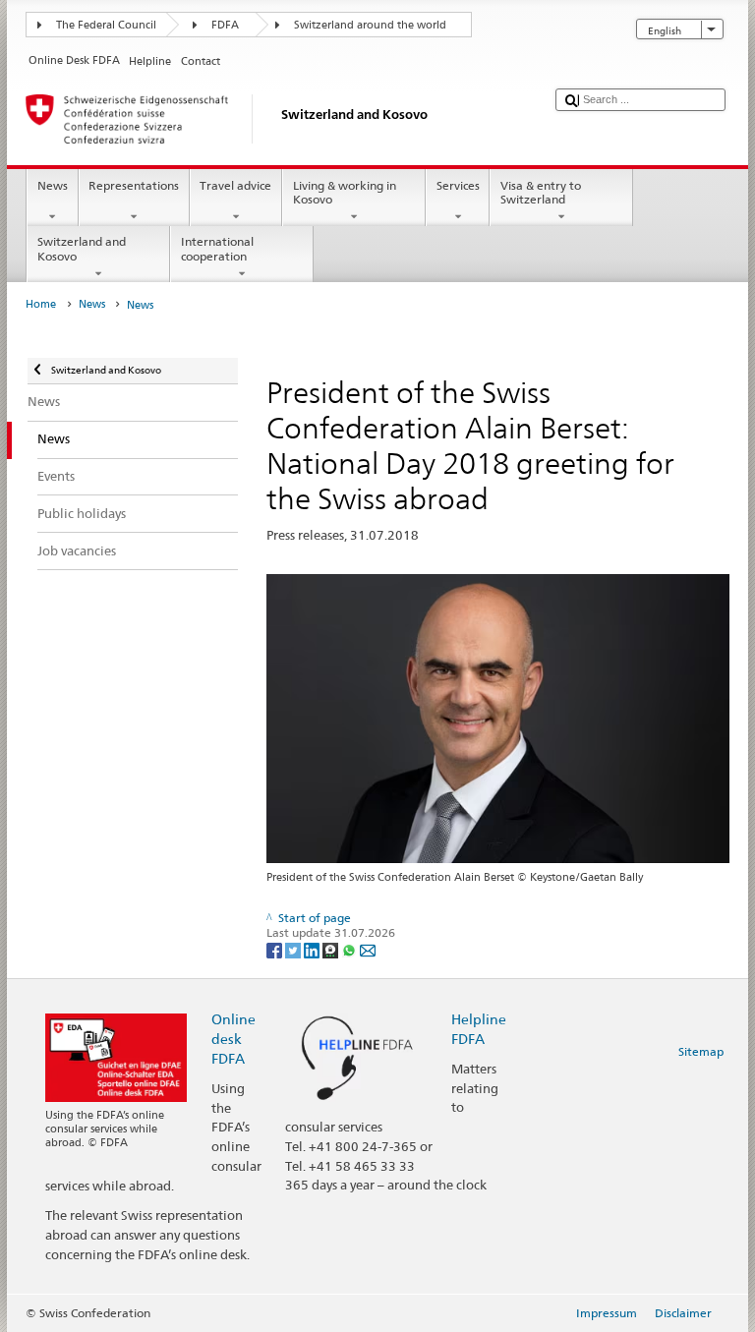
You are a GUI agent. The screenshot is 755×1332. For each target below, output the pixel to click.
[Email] (368, 949)
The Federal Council (106, 25)
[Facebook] (275, 949)
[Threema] (331, 949)
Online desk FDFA (233, 1039)
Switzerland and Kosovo (81, 248)
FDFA (225, 25)
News (52, 185)
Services (458, 185)
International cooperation (217, 248)
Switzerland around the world (370, 25)
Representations (133, 185)
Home (41, 304)
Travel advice (235, 185)
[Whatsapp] (350, 949)
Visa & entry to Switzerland (540, 192)
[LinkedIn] (313, 949)
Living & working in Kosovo (344, 192)
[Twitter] (294, 949)
